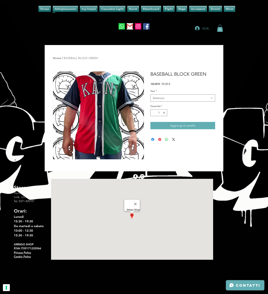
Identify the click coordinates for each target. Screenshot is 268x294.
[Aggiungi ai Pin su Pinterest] (160, 139)
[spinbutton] (159, 113)
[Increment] (164, 113)
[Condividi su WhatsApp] (166, 139)
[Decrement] (153, 113)
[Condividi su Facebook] (153, 139)
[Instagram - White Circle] (142, 176)
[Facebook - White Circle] (135, 176)
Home (57, 58)
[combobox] (182, 98)
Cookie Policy (22, 256)
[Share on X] (173, 139)
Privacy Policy (22, 252)
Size (153, 91)
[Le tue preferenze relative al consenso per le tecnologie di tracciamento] (6, 287)
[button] (220, 28)
